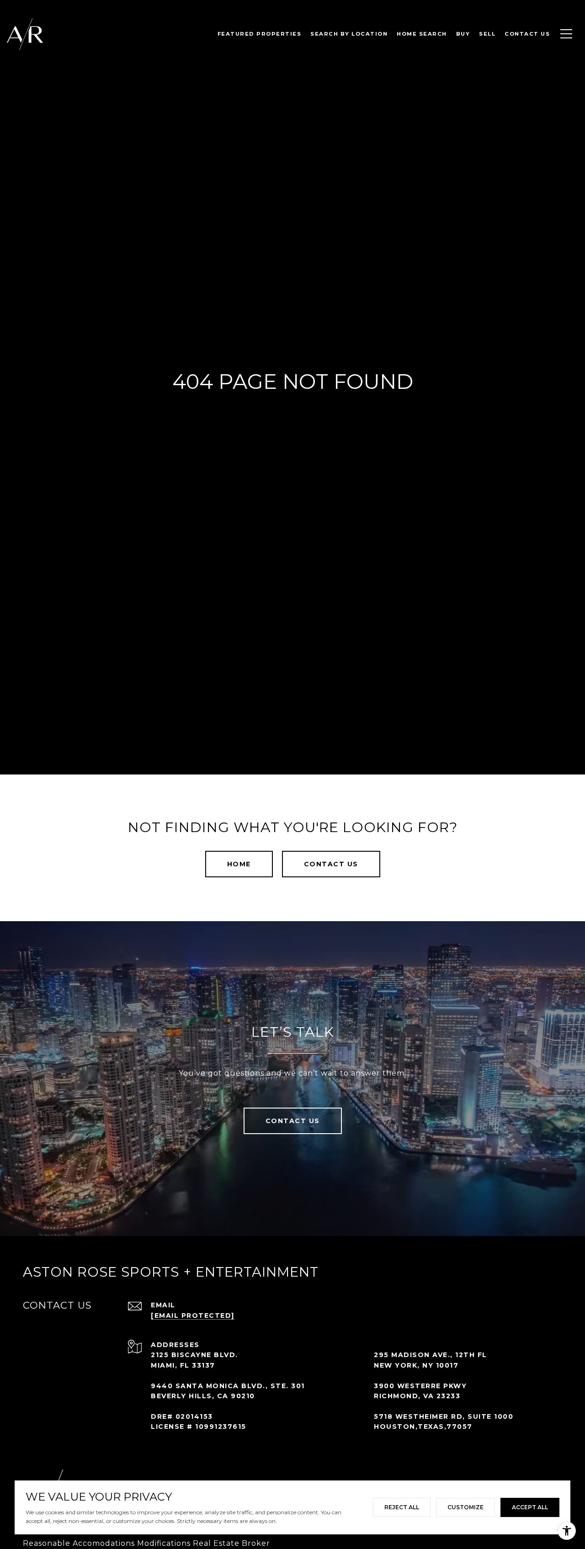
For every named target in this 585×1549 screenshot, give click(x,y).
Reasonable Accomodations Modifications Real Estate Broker (146, 1543)
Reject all (401, 1507)
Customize (465, 1507)
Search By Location (349, 34)
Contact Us (331, 864)
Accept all (530, 1507)
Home (239, 864)
